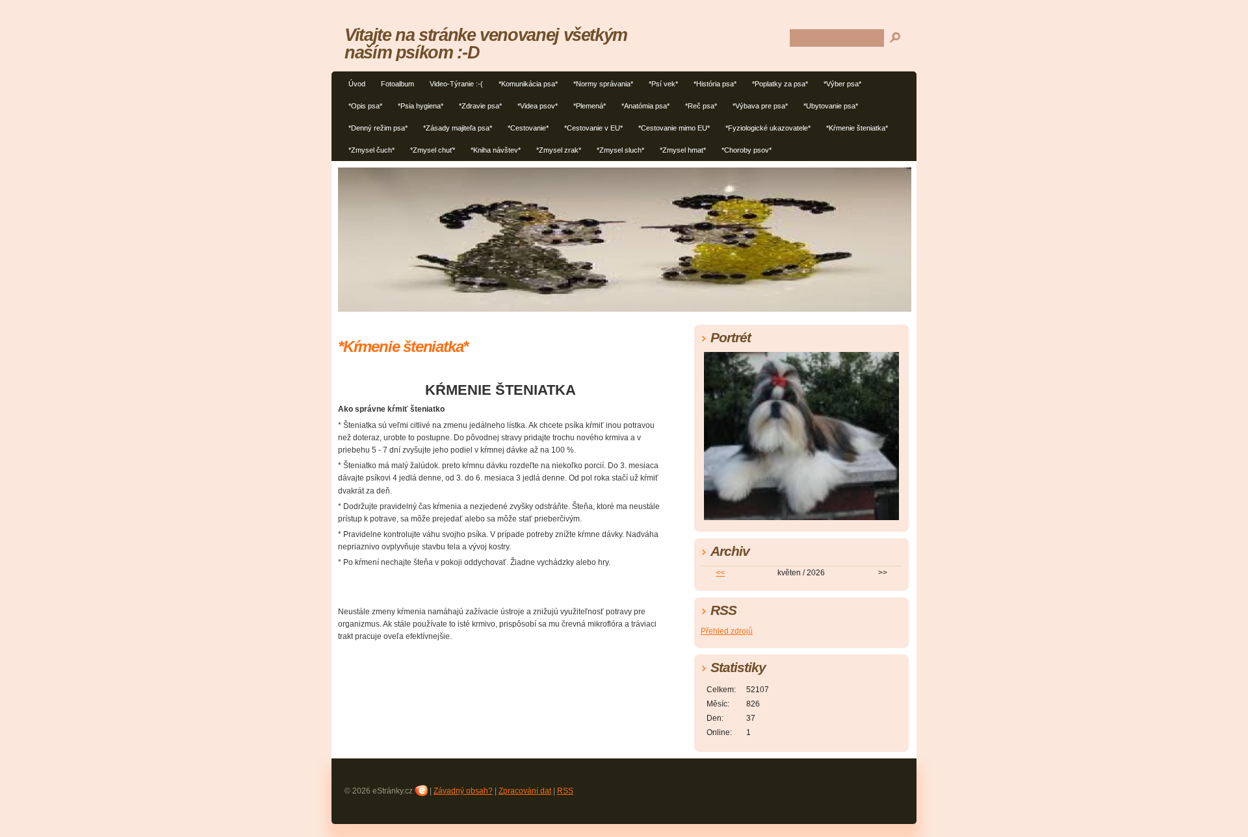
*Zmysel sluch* (620, 150)
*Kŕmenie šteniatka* (857, 128)
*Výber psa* (842, 84)
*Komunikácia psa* (528, 84)
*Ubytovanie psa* (830, 106)
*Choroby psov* (747, 150)
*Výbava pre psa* (760, 106)
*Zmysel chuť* (432, 150)
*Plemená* (589, 106)
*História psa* (715, 84)
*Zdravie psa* (480, 106)
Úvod (356, 84)
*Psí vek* (663, 84)
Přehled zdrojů (727, 631)
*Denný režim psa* (378, 128)
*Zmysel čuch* (371, 150)
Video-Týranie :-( (456, 84)
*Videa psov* (537, 106)
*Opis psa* (365, 106)
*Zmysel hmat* (683, 150)
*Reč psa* (701, 106)
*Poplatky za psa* (780, 84)
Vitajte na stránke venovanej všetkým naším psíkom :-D (485, 43)
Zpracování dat (525, 790)
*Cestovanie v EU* (593, 128)
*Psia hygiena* (420, 106)
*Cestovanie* (528, 128)
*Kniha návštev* (496, 150)
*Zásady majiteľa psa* (457, 128)
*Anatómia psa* (645, 106)
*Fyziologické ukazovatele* (768, 128)
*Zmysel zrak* (558, 150)
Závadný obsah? (463, 790)
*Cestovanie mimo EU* (674, 128)
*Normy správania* (603, 84)
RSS (565, 790)
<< (720, 572)
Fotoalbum (397, 84)
